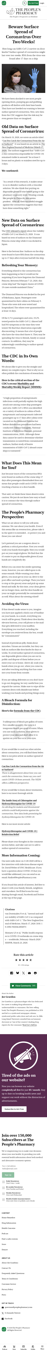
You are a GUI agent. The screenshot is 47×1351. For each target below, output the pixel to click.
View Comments (25, 986)
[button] (35, 973)
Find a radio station (10, 1239)
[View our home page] (4, 3)
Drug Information (9, 1223)
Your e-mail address (9, 1166)
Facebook (8, 1319)
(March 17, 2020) (23, 147)
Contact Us (6, 1268)
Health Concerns (8, 1228)
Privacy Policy (7, 1289)
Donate (5, 1250)
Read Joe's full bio (30, 1025)
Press (4, 1295)
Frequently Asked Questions (13, 1273)
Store (4, 1244)
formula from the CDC (27, 711)
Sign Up (8, 1175)
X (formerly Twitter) (13, 1313)
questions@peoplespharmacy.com (18, 1307)
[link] (11, 973)
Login (42, 3)
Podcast (5, 1234)
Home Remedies (8, 1218)
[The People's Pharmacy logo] (23, 12)
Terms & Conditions (10, 1279)
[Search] (24, 3)
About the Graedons (10, 1263)
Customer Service (9, 1284)
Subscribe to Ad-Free (14, 1109)
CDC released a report (16, 231)
